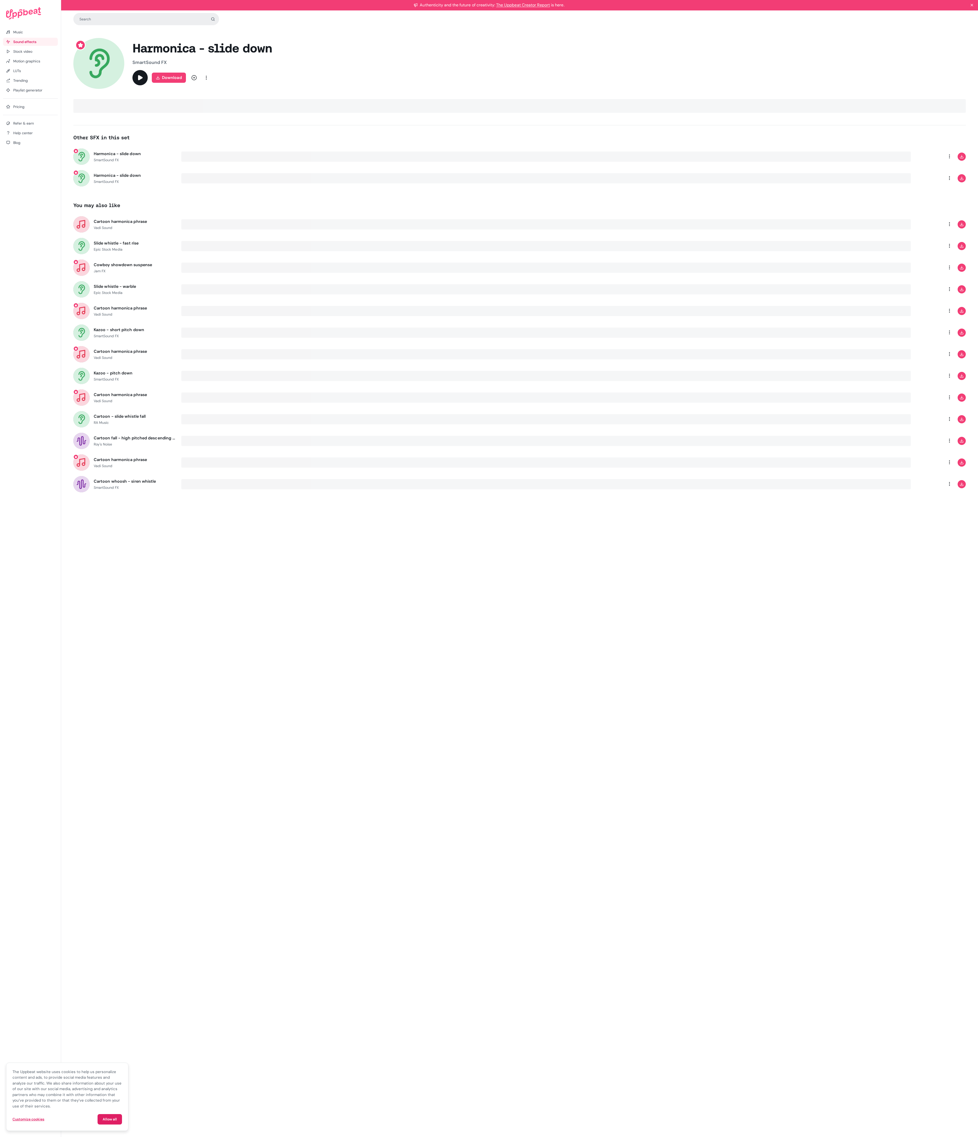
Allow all (110, 1119)
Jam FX (99, 271)
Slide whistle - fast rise (116, 243)
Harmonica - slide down (117, 153)
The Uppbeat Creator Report (523, 5)
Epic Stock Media (108, 249)
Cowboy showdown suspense (123, 264)
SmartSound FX (149, 62)
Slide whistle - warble (115, 286)
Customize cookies (28, 1119)
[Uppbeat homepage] (30, 13)
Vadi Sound (103, 227)
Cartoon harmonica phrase (120, 221)
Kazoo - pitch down (113, 373)
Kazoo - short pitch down (119, 329)
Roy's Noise (103, 444)
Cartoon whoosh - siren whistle (125, 481)
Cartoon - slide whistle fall (120, 416)
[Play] (140, 77)
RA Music (101, 422)
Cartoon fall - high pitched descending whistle (134, 438)
